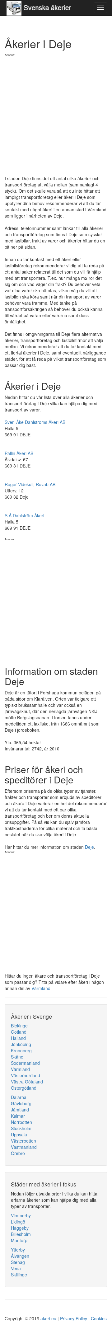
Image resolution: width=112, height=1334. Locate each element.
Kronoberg (21, 1050)
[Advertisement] (56, 113)
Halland (18, 1038)
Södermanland (25, 1063)
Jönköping (21, 1044)
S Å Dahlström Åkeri (24, 515)
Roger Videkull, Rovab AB (30, 484)
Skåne (17, 1057)
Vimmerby (21, 1215)
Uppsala (19, 1134)
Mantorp (19, 1240)
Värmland (40, 988)
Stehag (18, 1262)
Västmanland (24, 1147)
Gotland (18, 1032)
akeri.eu (48, 1318)
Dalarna (18, 1097)
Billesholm (21, 1234)
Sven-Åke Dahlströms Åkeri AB (35, 422)
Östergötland (23, 1088)
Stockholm (21, 1128)
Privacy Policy (73, 1318)
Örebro (18, 1153)
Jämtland (20, 1109)
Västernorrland (25, 1075)
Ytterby (18, 1250)
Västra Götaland (27, 1081)
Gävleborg (21, 1103)
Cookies (99, 1318)
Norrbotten (21, 1122)
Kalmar (18, 1116)
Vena (16, 1268)
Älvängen (20, 1256)
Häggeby (20, 1228)
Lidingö (18, 1222)
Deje (89, 847)
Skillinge (19, 1274)
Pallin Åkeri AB (19, 453)
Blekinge (19, 1025)
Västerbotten (23, 1141)
